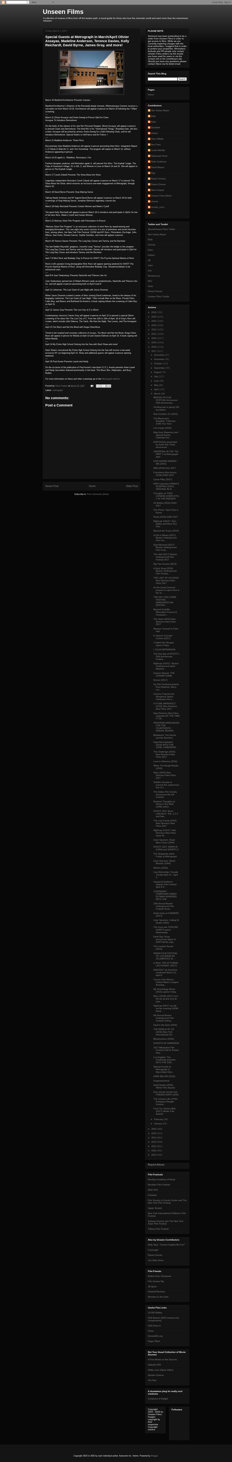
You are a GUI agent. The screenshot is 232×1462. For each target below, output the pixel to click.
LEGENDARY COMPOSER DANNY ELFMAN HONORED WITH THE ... (165, 895)
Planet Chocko (155, 291)
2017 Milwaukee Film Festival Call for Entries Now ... (166, 1050)
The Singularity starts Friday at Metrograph (165, 855)
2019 (154, 342)
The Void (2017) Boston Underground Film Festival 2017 (165, 557)
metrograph (58, 390)
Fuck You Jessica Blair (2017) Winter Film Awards (164, 1111)
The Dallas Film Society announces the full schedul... (165, 794)
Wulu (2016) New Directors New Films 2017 (164, 775)
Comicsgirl (153, 1250)
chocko (154, 201)
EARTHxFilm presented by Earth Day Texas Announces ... (165, 445)
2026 (154, 312)
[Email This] (97, 386)
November (159, 359)
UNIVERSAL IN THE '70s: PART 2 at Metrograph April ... (166, 454)
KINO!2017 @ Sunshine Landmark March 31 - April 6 (165, 972)
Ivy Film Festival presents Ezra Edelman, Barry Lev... (166, 687)
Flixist (151, 1331)
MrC (150, 281)
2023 (154, 325)
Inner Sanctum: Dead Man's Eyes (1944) (164, 841)
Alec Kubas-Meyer (160, 110)
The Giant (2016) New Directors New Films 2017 (164, 622)
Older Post (132, 486)
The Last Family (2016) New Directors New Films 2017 (165, 823)
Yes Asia (152, 1380)
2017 (154, 351)
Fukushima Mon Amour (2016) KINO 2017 (165, 473)
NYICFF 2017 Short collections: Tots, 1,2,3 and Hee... (165, 814)
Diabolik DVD (154, 1364)
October (158, 363)
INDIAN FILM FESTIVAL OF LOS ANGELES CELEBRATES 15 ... (165, 956)
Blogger (154, 1456)
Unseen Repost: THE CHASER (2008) (164, 674)
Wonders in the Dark (158, 1297)
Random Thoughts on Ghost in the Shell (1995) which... (164, 804)
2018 (154, 347)
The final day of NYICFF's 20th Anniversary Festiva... (166, 656)
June (157, 381)
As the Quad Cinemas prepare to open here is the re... (166, 590)
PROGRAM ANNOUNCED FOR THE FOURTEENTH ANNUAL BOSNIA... (166, 727)
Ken (150, 270)
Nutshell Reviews (156, 1291)
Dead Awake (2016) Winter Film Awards (164, 1086)
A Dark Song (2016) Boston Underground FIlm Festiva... (165, 571)
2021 (154, 334)
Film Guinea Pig (156, 1281)
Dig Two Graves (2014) (165, 564)
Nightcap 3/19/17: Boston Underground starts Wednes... (166, 666)
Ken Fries (156, 144)
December (159, 355)
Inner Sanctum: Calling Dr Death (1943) (166, 921)
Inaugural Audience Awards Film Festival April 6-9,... (164, 884)
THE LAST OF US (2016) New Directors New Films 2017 (166, 580)
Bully (153, 116)
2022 (154, 329)
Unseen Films (63, 11)
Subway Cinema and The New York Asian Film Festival (165, 1222)
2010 (154, 1155)
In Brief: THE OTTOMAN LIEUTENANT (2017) (165, 964)
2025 (154, 316)
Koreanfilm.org (155, 1336)
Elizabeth (155, 127)
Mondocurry (154, 276)
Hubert (154, 133)
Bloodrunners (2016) (163, 1039)
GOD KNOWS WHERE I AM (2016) (165, 462)
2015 (154, 1133)
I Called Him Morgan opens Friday (163, 643)
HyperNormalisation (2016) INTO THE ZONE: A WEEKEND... (165, 745)
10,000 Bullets (155, 1312)
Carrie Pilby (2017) (162, 479)
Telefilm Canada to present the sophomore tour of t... (166, 785)
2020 (154, 338)
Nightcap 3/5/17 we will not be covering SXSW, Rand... (166, 1008)
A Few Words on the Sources (162, 1359)
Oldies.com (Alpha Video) (160, 1370)
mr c (153, 212)
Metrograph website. (111, 379)
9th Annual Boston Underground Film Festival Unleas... (163, 1018)
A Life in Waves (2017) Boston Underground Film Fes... (165, 538)
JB (149, 260)
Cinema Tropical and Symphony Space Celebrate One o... (163, 697)
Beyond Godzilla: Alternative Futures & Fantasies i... (165, 612)
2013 (154, 1142)
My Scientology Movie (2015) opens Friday (164, 990)
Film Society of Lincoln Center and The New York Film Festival (167, 1201)
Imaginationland (161, 1080)
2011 (154, 1150)
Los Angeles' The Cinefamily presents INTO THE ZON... (164, 1060)
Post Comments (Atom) (98, 494)
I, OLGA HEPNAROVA (164, 649)
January (158, 1123)
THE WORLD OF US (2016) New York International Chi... (163, 1032)
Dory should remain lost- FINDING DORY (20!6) (165, 1093)
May (156, 385)
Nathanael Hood (159, 156)
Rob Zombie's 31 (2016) (165, 414)
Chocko (151, 244)
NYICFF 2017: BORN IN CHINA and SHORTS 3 (165, 848)
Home (92, 486)
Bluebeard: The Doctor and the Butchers (164, 736)
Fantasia (152, 1195)
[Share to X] (103, 386)
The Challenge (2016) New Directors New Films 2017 (164, 754)
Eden (153, 122)
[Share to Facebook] (106, 386)
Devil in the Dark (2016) (165, 1025)
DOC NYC (153, 1190)
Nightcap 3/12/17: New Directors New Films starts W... (164, 833)
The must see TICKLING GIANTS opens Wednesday (165, 930)
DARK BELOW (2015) (164, 1076)
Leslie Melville (158, 150)
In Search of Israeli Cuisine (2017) (162, 637)
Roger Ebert (154, 1341)
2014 (154, 1137)
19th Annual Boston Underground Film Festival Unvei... (163, 906)
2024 (154, 321)
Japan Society (155, 1208)
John (150, 265)
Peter (150, 286)
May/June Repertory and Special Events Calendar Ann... (165, 435)
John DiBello (157, 139)
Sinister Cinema (156, 1375)
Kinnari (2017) (160, 680)
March (157, 393)
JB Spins (152, 1286)
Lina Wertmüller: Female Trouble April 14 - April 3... (165, 875)
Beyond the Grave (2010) (166, 530)
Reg (153, 173)
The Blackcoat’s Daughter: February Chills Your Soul (164, 421)
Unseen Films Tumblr (158, 296)
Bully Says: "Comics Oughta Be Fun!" (166, 1244)
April (156, 389)
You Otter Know (156, 1260)
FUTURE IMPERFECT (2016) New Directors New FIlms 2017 (165, 706)
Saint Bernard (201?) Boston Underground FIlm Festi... (165, 547)
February (159, 1119)
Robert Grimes (158, 178)
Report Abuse (156, 1164)
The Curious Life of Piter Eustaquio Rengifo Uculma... (165, 1102)
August (158, 372)
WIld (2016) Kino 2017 (164, 468)
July (156, 376)
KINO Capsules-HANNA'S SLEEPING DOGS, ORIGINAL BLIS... (166, 486)
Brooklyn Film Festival (159, 1184)
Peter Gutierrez (158, 161)
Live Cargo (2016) (162, 428)
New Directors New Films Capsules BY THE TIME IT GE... (166, 716)
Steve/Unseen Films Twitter (161, 229)
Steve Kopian (157, 190)
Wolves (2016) (160, 868)
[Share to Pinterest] (109, 386)
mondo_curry (157, 207)
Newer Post (51, 486)
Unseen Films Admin (161, 195)
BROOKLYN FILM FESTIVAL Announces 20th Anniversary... (165, 400)
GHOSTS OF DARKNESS (166, 1043)
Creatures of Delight (158, 1398)
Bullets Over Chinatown (159, 1276)
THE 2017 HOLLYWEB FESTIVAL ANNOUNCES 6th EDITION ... (164, 601)
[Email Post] (91, 386)
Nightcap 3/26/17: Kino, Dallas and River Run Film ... (165, 524)
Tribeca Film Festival (158, 1229)
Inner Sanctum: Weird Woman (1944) (164, 862)
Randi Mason (157, 167)
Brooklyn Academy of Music (161, 1179)
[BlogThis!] (100, 386)
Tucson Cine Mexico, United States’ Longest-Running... (166, 982)
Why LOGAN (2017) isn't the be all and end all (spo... (165, 999)
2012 (154, 1146)
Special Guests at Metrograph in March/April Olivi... (163, 1069)
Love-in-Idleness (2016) (165, 761)
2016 (154, 1129)
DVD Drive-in (154, 1325)
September (160, 368)
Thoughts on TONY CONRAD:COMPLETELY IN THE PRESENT (166, 496)
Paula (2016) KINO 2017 (165, 517)
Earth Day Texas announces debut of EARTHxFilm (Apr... (164, 939)
